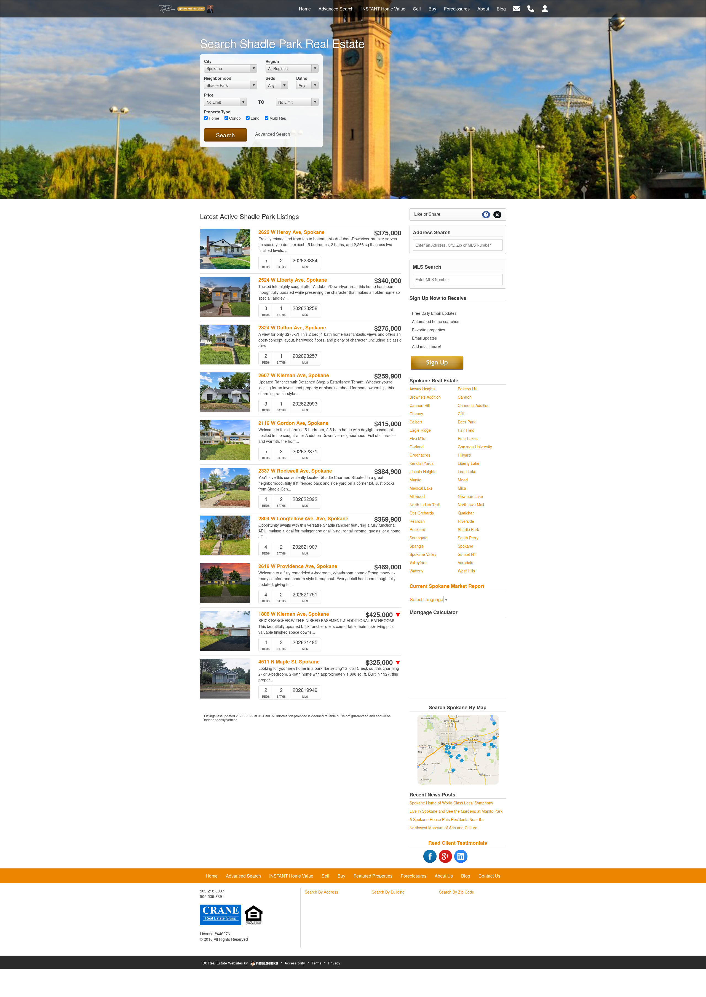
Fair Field (466, 430)
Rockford (417, 529)
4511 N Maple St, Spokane (289, 662)
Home (213, 118)
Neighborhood (217, 78)
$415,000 (387, 423)
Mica (462, 488)
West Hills (466, 571)
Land (255, 118)
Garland (417, 446)
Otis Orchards (422, 513)
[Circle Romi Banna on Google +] (445, 855)
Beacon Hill (467, 388)
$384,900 (387, 471)
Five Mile (417, 438)
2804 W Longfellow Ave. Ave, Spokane (303, 518)
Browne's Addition (425, 397)
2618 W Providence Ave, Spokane (297, 566)
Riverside (466, 521)
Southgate (418, 537)
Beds (270, 78)
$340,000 (387, 280)
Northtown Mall (471, 504)
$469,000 (387, 566)
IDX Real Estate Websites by (225, 963)
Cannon (465, 397)
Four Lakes (468, 438)
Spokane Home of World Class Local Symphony (451, 803)
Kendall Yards (422, 463)
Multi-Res (277, 118)
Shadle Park (468, 529)
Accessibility (295, 963)
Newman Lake (470, 496)
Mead (463, 479)
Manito (415, 479)
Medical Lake (421, 488)
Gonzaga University (475, 446)
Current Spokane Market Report (447, 586)
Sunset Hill (467, 554)
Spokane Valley (423, 554)
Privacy (334, 963)
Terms (317, 963)
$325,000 (383, 662)
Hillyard (464, 455)
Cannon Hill (420, 405)
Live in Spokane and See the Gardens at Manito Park (456, 811)
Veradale (465, 562)
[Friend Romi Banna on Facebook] (423, 855)
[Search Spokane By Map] (458, 749)
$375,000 (387, 232)
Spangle (417, 546)
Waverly (416, 571)
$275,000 (387, 328)
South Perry (468, 537)
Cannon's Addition (474, 405)
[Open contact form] (516, 8)
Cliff (461, 413)
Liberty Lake (468, 463)
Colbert (416, 422)
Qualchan (466, 513)
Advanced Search (272, 134)
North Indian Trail (425, 504)
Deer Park (466, 422)
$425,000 (383, 614)
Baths (301, 78)
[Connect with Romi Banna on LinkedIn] (460, 855)
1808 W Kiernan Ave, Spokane (293, 614)
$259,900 (387, 375)
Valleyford (418, 562)
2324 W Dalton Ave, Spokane (292, 327)
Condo (234, 118)
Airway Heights (422, 388)
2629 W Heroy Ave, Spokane (291, 232)
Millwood (417, 496)
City (208, 61)
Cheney (416, 413)
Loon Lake (467, 471)
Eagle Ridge (420, 430)
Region (272, 61)
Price (208, 95)
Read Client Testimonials (457, 842)
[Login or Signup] (545, 8)
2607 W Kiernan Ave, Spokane (293, 375)
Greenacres (420, 455)
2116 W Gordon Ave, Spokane (293, 423)
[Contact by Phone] (530, 8)
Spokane (465, 546)
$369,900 (387, 519)
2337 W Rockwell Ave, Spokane (295, 471)
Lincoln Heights (423, 471)
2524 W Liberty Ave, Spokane (292, 280)
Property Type (217, 111)
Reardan (417, 521)
